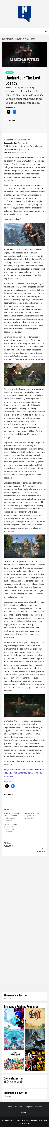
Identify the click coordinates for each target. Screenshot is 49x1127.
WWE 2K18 (41, 850)
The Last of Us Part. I (31, 813)
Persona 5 (8, 844)
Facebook (18, 1106)
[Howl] (35, 1018)
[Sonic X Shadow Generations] (14, 1018)
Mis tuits (7, 998)
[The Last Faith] (35, 1039)
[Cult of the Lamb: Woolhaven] (14, 1039)
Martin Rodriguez (16, 87)
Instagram (28, 1106)
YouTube (38, 1106)
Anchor (24, 1112)
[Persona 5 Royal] (35, 1060)
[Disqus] (24, 891)
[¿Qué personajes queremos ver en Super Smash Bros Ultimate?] (14, 1060)
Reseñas (9, 72)
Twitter (8, 1106)
